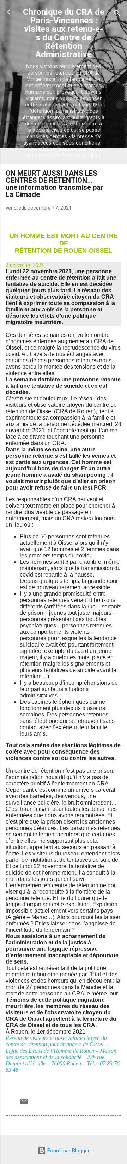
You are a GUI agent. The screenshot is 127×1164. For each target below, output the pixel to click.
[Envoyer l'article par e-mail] (24, 1104)
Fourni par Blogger (68, 1150)
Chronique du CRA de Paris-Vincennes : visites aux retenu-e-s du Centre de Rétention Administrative (63, 33)
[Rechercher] (117, 14)
